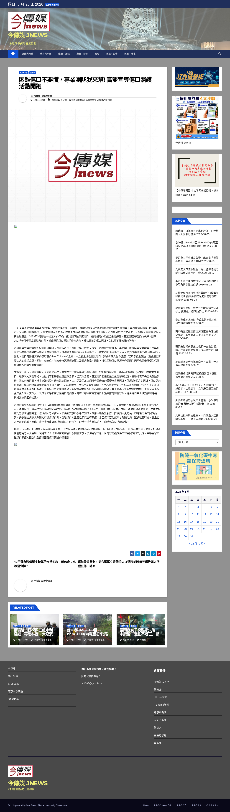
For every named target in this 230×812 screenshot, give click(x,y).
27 (211, 529)
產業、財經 (82, 53)
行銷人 (157, 727)
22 (178, 529)
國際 (97, 53)
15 (178, 521)
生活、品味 (64, 53)
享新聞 (157, 743)
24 (191, 529)
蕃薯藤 (157, 689)
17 (191, 521)
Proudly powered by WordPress (22, 805)
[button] (219, 53)
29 (178, 536)
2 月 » (202, 543)
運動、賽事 (130, 53)
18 (198, 521)
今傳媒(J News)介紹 (162, 805)
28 (217, 529)
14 (217, 514)
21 (217, 521)
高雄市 (32, 73)
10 (191, 514)
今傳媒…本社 (161, 681)
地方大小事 (45, 53)
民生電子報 (160, 735)
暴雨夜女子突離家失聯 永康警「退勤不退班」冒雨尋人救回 (139, 634)
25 (198, 529)
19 (204, 521)
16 (185, 521)
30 (185, 536)
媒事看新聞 (160, 712)
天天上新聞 (160, 720)
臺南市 (133, 626)
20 (211, 521)
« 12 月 (193, 543)
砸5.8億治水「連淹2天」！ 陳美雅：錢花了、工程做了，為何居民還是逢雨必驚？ (196, 388)
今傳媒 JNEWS (28, 35)
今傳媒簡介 (181, 805)
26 (204, 529)
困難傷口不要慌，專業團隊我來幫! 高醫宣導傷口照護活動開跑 (81, 100)
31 (191, 536)
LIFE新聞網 (160, 697)
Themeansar (61, 805)
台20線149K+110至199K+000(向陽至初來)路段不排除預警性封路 (87, 634)
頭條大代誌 (27, 53)
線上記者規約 (212, 805)
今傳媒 (143, 640)
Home (145, 805)
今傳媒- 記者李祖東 (43, 96)
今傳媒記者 (196, 805)
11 (198, 514)
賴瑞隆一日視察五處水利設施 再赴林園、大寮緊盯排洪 (33, 634)
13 (211, 514)
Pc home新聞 (161, 704)
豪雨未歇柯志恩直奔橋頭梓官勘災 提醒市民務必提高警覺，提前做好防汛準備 (196, 350)
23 (185, 529)
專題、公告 (112, 53)
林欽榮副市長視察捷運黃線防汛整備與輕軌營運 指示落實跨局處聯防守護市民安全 (196, 296)
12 (204, 514)
